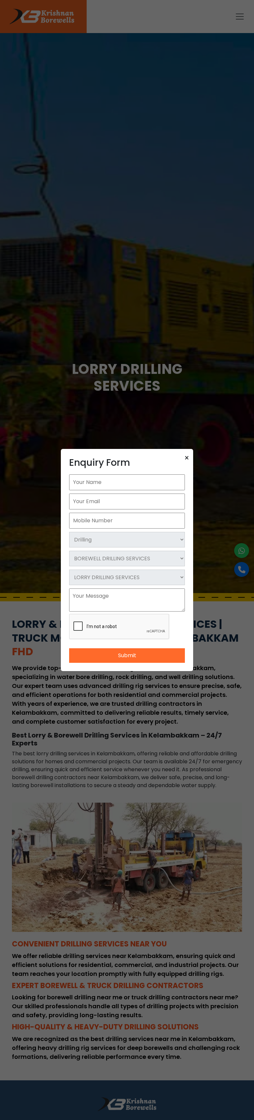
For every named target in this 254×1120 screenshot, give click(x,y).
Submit (127, 655)
